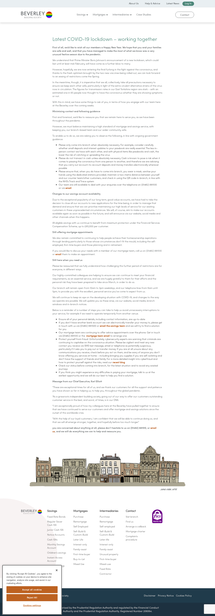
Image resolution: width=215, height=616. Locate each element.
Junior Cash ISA (55, 529)
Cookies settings (32, 605)
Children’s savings (56, 552)
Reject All (32, 597)
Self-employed (107, 526)
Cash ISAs (52, 539)
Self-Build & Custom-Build (80, 533)
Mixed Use (78, 564)
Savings (52, 511)
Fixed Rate (105, 569)
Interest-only (80, 544)
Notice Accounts (56, 534)
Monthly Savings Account (56, 546)
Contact (184, 15)
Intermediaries (109, 511)
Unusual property (109, 554)
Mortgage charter (135, 531)
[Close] (57, 570)
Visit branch (132, 516)
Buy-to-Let (79, 559)
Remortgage (80, 521)
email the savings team (112, 325)
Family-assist (80, 549)
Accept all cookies (32, 589)
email (68, 188)
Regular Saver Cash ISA (54, 523)
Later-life (104, 539)
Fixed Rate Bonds (56, 516)
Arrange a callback (136, 526)
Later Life (78, 539)
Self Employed (80, 526)
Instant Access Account (54, 559)
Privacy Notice (166, 595)
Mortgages (80, 511)
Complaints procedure (132, 537)
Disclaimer (150, 595)
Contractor (106, 573)
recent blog (119, 362)
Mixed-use (105, 564)
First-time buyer (81, 554)
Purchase (78, 516)
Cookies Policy (184, 595)
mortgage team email (98, 335)
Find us (129, 521)
